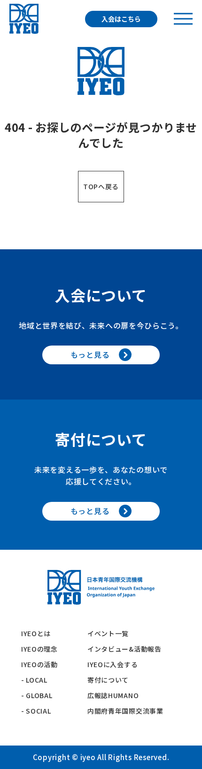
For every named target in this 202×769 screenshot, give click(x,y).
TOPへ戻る (101, 186)
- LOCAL (34, 679)
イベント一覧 (108, 633)
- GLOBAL (37, 695)
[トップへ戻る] (24, 19)
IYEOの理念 (39, 649)
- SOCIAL (36, 710)
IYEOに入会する (116, 664)
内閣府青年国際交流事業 (125, 710)
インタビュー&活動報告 (124, 649)
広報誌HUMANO (113, 695)
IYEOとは (36, 633)
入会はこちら (121, 18)
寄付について (111, 679)
